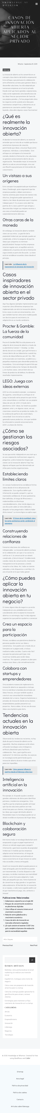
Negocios (8, 1031)
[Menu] (36, 4)
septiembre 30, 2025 (30, 64)
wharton (20, 64)
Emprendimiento (11, 1019)
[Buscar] (32, 960)
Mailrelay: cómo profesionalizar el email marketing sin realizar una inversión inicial (19, 972)
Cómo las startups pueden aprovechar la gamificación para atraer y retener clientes (19, 994)
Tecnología (9, 1035)
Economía (8, 1015)
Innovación (9, 1023)
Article (7, 1011)
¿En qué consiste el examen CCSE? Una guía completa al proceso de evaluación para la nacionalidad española (19, 928)
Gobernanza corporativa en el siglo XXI (19, 901)
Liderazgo (6, 70)
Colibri (28, 1058)
